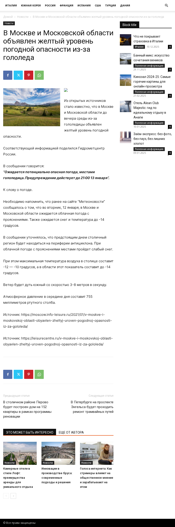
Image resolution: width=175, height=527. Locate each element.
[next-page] (13, 496)
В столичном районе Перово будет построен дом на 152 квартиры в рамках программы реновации (27, 409)
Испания (84, 5)
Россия (50, 5)
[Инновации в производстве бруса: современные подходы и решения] (58, 453)
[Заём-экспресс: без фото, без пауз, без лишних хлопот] (125, 137)
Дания (125, 5)
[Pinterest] (28, 75)
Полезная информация (149, 65)
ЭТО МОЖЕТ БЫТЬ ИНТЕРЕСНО (29, 432)
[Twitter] (18, 75)
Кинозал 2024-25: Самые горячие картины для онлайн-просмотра (152, 81)
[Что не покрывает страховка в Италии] (125, 40)
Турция (110, 5)
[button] (166, 5)
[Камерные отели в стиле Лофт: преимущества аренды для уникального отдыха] (20, 453)
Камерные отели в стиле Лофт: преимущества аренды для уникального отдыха (18, 477)
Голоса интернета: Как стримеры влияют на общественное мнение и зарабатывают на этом (96, 477)
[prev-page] (6, 496)
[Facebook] (7, 75)
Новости (22, 17)
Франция (66, 5)
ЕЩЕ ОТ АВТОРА (71, 432)
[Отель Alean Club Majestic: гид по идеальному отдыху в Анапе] (125, 106)
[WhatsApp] (39, 75)
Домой (8, 17)
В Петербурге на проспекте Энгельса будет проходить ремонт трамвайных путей (92, 407)
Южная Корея (31, 5)
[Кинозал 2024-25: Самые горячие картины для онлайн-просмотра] (125, 80)
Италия (11, 5)
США (98, 5)
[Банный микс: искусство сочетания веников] (125, 58)
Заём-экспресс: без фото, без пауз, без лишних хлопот (153, 138)
